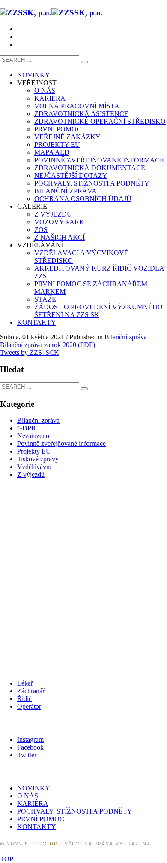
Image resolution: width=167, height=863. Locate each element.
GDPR (26, 428)
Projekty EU (34, 451)
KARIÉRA (32, 803)
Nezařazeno (33, 435)
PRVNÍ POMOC (40, 819)
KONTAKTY (36, 826)
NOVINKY (33, 788)
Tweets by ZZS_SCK (29, 352)
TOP (6, 859)
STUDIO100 (41, 843)
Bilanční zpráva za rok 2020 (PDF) (47, 344)
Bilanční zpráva (125, 337)
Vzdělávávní (34, 466)
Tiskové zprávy (38, 459)
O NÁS (27, 795)
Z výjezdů (31, 474)
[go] (84, 62)
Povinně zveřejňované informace (61, 443)
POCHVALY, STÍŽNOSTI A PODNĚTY (74, 811)
